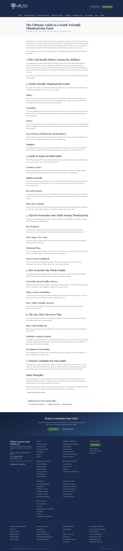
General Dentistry (29, 15)
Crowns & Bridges (42, 464)
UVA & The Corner (68, 534)
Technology (40, 451)
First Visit (39, 506)
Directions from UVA (95, 537)
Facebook (22, 464)
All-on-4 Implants (41, 532)
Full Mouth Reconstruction (70, 471)
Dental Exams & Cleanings (70, 444)
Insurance (39, 514)
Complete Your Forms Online (45, 509)
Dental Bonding (41, 466)
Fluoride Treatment (68, 451)
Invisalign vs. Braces (42, 494)
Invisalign (68, 15)
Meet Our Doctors (42, 444)
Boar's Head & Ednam (69, 539)
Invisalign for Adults (42, 491)
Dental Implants (41, 469)
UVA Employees (94, 532)
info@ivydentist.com (16, 458)
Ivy (64, 532)
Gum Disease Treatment (36, 404)
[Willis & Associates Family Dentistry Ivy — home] (19, 7)
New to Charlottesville (95, 534)
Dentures (65, 469)
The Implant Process (42, 539)
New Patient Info (42, 504)
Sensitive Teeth (14, 532)
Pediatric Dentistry (53, 404)
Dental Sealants (67, 449)
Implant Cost (40, 529)
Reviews (39, 454)
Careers (39, 456)
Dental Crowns (67, 466)
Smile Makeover (41, 474)
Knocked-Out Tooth (68, 491)
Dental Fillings (67, 404)
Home (28, 21)
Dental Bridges (67, 464)
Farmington (66, 537)
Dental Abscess (67, 494)
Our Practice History (42, 449)
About (20, 15)
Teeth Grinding (14, 537)
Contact (102, 15)
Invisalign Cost (41, 486)
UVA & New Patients (96, 526)
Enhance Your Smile (43, 15)
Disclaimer (110, 548)
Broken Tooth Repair (69, 484)
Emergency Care (78, 15)
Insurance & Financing (95, 542)
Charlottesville (67, 529)
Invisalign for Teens (42, 489)
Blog (96, 15)
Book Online (107, 7)
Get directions (14, 464)
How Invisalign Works (43, 484)
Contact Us (93, 453)
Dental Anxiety (14, 539)
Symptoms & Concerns (18, 526)
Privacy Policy (103, 548)
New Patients (89, 15)
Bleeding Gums (14, 534)
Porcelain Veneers (42, 471)
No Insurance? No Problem (44, 516)
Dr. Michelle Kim (41, 446)
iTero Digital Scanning (43, 496)
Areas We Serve (68, 526)
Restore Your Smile (57, 15)
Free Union (66, 542)
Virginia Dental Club (95, 539)
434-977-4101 (95, 7)
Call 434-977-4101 (67, 429)
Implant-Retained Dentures (44, 537)
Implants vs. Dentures (42, 534)
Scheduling (40, 511)
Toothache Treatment (69, 489)
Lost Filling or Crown (69, 496)
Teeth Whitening (41, 476)
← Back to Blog (31, 392)
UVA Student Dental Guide (97, 529)
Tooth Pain (13, 529)
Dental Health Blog (95, 451)
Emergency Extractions (70, 486)
